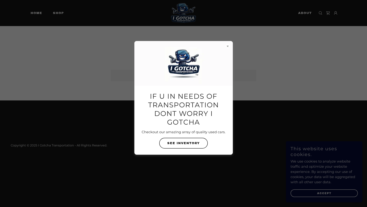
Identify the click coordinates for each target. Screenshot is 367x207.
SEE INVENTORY (183, 143)
